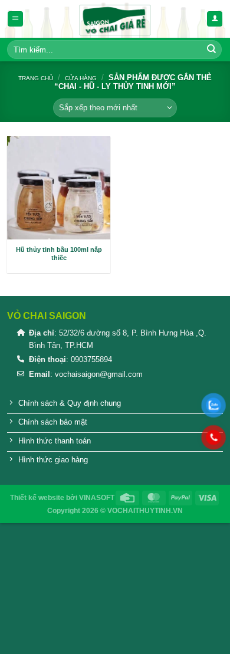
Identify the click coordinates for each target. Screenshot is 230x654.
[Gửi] (211, 49)
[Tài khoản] (214, 19)
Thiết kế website (37, 497)
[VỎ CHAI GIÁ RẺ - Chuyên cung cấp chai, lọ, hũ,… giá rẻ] (115, 19)
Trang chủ (35, 78)
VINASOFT (96, 497)
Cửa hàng (81, 78)
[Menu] (15, 19)
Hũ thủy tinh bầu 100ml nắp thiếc (59, 253)
